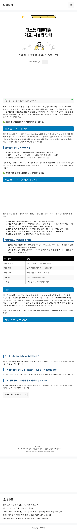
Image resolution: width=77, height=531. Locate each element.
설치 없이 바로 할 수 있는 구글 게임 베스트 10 (20, 505)
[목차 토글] (24, 394)
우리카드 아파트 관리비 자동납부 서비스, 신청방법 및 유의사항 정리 (39, 449)
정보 (38, 446)
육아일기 (8, 4)
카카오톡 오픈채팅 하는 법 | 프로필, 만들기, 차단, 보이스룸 (25, 518)
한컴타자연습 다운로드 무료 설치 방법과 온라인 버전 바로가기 (27, 515)
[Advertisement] (38, 82)
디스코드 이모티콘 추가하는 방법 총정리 (18, 508)
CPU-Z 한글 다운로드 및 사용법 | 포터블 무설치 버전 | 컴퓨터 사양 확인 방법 (32, 512)
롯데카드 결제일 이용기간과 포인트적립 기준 (39, 451)
